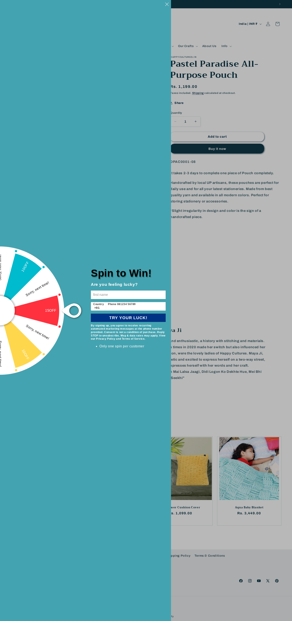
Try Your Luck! (128, 318)
